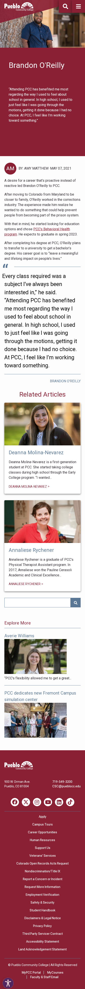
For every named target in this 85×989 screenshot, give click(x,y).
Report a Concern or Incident (42, 879)
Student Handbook (42, 910)
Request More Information (42, 887)
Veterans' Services (42, 855)
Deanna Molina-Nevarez (42, 424)
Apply (42, 816)
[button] (78, 6)
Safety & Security (42, 902)
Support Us (42, 848)
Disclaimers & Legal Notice (42, 918)
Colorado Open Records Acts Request (42, 863)
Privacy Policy (42, 926)
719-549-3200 (62, 781)
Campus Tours (42, 824)
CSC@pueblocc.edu (66, 786)
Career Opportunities (42, 832)
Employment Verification (42, 894)
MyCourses (55, 972)
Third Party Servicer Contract (42, 933)
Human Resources (42, 840)
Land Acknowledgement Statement (42, 949)
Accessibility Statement (42, 941)
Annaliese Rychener (42, 522)
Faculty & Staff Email (44, 977)
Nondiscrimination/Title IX (42, 871)
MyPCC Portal (31, 972)
